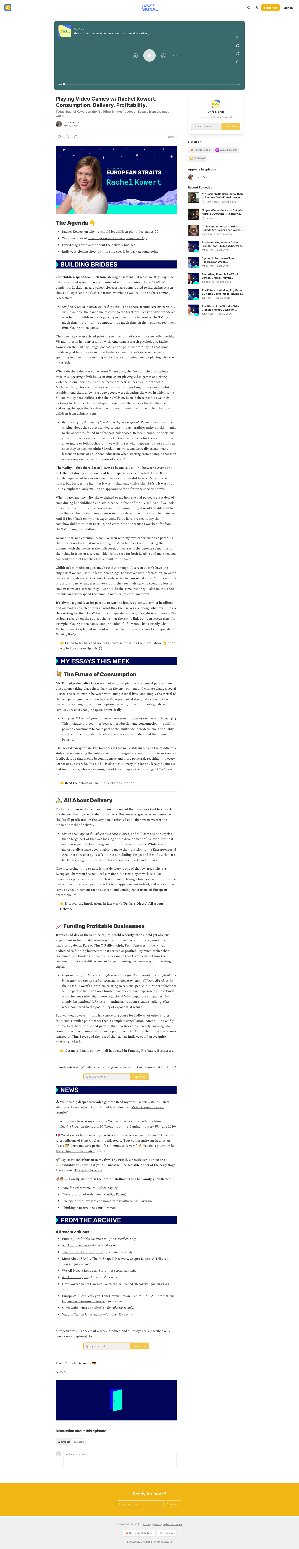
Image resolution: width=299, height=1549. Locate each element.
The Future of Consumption (113, 783)
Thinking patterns (75, 1207)
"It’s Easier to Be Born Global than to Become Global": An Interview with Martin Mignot (222, 195)
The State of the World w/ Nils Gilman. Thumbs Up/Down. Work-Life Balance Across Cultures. (220, 308)
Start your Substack (140, 1533)
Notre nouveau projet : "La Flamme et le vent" (103, 1145)
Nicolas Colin (71, 122)
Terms (157, 1524)
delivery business (124, 245)
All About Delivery (76, 1245)
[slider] (149, 84)
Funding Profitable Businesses (150, 1050)
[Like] (59, 136)
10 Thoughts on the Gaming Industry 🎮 (129, 1126)
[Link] (51, 223)
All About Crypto (75, 1277)
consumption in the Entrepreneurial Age (117, 238)
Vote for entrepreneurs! (79, 1187)
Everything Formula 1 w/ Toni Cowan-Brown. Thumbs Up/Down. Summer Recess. (220, 276)
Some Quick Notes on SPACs (83, 1307)
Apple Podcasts (71, 648)
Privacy (147, 1524)
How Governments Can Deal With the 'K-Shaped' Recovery (105, 1284)
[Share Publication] (256, 7)
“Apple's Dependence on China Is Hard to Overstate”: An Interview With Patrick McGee (222, 212)
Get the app (167, 1533)
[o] (193, 198)
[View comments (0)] (238, 45)
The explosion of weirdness (82, 1194)
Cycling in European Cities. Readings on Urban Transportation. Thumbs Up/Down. (218, 260)
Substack (132, 1541)
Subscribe (270, 7)
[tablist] (71, 1441)
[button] (124, 55)
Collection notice (172, 1524)
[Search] (248, 7)
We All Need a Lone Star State (84, 1270)
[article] (216, 198)
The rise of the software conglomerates (90, 1201)
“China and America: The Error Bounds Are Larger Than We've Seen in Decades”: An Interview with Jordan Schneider (221, 228)
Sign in (288, 7)
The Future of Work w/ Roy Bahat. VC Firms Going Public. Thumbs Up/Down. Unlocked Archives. (222, 292)
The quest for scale (88, 1170)
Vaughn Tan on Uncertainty (82, 1314)
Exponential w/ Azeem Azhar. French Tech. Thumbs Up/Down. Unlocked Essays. (222, 244)
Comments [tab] (64, 1442)
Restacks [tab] (79, 1442)
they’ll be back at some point (137, 251)
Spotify (92, 648)
